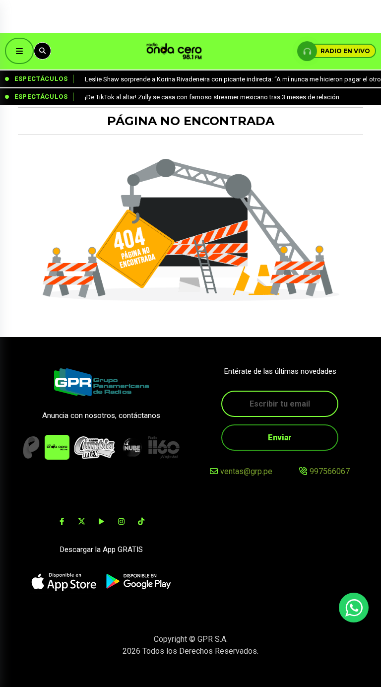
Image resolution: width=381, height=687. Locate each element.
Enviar (280, 437)
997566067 (330, 471)
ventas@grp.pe (246, 471)
